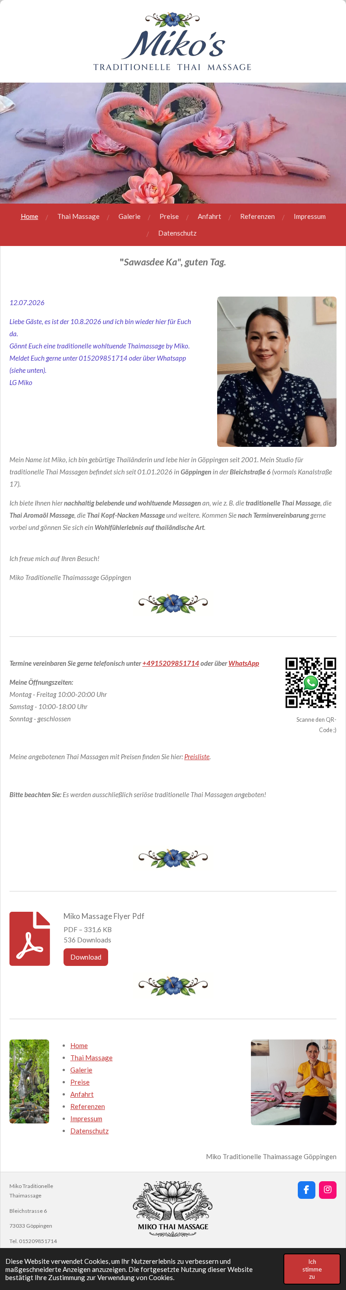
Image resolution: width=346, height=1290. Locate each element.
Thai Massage (91, 1057)
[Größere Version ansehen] (29, 1081)
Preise (80, 1082)
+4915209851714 (170, 663)
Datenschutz (89, 1131)
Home (79, 1045)
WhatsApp (243, 663)
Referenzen (87, 1106)
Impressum (86, 1118)
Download (85, 957)
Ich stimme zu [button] (312, 1269)
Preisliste (196, 756)
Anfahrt (82, 1094)
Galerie (81, 1070)
